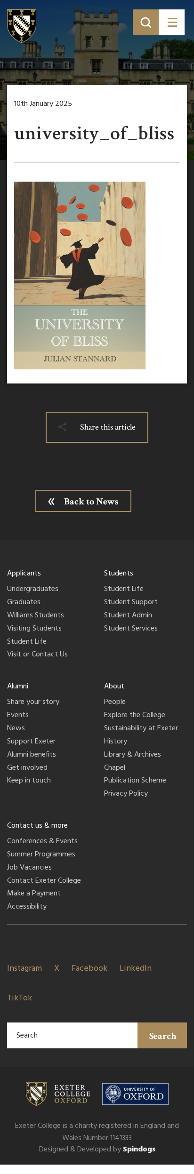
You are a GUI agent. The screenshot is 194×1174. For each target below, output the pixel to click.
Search (163, 1036)
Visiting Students (34, 629)
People (115, 702)
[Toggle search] (146, 22)
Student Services (131, 629)
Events (18, 715)
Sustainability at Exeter (141, 729)
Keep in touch (29, 781)
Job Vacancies (29, 868)
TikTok (19, 998)
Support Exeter (31, 742)
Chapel (114, 768)
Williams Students (35, 616)
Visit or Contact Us (37, 655)
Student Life (27, 642)
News (16, 729)
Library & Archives (132, 755)
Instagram (24, 968)
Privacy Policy (126, 794)
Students (118, 573)
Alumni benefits (31, 755)
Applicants (24, 573)
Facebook (89, 968)
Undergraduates (32, 589)
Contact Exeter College (44, 881)
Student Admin (128, 616)
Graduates (23, 602)
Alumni (17, 686)
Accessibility (27, 907)
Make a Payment (34, 894)
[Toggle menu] (172, 22)
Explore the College (134, 715)
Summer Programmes (41, 855)
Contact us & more (37, 826)
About (114, 686)
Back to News (91, 501)
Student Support (131, 602)
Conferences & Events (42, 841)
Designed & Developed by (97, 1149)
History (115, 742)
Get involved (27, 768)
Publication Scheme (135, 781)
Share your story (33, 702)
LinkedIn (136, 968)
